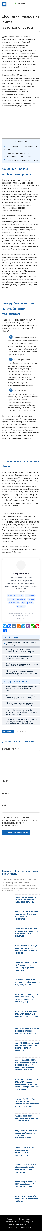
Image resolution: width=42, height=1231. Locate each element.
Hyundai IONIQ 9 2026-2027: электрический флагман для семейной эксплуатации (26, 915)
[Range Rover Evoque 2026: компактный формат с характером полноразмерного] (7, 1131)
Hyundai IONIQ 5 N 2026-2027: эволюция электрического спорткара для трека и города (27, 1102)
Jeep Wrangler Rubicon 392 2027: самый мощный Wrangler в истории (26, 1184)
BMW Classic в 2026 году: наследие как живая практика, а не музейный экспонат (21, 689)
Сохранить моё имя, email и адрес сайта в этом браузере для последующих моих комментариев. (19, 821)
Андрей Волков (21, 573)
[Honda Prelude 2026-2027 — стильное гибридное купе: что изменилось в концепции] (7, 929)
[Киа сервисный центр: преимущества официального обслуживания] (7, 1148)
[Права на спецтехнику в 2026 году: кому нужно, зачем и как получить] (7, 897)
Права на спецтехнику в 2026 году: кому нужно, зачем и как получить (25, 899)
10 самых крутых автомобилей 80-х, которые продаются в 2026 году (20, 697)
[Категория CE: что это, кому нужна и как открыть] (21, 854)
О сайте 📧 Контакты (19, 1224)
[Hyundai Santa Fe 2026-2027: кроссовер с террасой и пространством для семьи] (7, 1029)
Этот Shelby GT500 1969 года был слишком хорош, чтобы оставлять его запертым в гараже (21, 712)
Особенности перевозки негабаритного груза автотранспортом (22, 665)
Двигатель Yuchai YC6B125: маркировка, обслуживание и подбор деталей (27, 982)
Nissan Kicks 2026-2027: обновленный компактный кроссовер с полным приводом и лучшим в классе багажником (27, 1065)
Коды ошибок (12, 1221)
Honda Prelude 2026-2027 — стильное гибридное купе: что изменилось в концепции (27, 932)
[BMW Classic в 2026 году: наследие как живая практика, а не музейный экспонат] (7, 946)
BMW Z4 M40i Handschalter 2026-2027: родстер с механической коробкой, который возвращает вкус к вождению (27, 1084)
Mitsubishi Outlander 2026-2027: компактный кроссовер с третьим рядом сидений (26, 966)
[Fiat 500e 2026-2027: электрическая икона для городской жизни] (7, 1116)
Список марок (25, 1219)
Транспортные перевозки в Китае (23, 160)
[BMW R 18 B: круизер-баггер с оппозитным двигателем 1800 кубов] (7, 1197)
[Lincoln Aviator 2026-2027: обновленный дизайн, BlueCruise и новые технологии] (7, 1165)
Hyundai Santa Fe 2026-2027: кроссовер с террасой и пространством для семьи (27, 1030)
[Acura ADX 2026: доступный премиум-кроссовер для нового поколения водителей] (7, 1043)
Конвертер (28, 1221)
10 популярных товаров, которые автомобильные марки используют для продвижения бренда (22, 673)
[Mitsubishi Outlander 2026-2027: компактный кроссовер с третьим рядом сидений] (7, 963)
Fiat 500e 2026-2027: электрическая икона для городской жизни (26, 1118)
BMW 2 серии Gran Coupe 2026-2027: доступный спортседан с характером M (26, 1015)
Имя (5, 781)
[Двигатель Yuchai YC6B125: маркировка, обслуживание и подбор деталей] (7, 980)
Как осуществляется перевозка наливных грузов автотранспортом (20, 650)
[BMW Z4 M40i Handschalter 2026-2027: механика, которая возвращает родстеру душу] (7, 995)
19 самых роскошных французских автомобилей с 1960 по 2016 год (19, 704)
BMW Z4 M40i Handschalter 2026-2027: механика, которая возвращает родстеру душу (26, 998)
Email (5, 793)
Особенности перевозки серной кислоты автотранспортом (19, 658)
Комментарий (10, 749)
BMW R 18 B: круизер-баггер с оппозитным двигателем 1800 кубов (27, 1198)
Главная (11, 1219)
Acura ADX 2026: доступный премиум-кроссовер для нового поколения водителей (27, 1046)
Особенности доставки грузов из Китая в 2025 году (22, 643)
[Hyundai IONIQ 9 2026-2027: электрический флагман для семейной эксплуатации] (7, 912)
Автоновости (21, 731)
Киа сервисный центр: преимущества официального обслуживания (24, 1151)
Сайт (5, 805)
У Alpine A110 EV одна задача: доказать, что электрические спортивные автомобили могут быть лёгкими (22, 721)
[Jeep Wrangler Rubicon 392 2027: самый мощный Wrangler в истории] (7, 1182)
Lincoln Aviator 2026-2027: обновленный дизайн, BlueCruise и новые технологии (26, 1168)
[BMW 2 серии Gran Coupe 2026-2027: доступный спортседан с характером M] (7, 1012)
